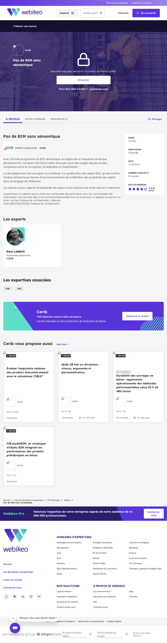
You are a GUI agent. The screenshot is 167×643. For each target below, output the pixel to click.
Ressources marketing (117, 3)
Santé (59, 574)
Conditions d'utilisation (64, 621)
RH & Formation (100, 553)
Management (63, 548)
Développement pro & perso (69, 542)
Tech (59, 553)
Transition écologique (139, 542)
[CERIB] (15, 398)
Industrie (61, 563)
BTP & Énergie (53, 500)
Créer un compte (12, 579)
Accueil (6, 500)
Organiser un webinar (141, 3)
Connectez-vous (12, 587)
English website (114, 621)
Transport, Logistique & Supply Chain (145, 569)
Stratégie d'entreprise (102, 542)
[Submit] (101, 13)
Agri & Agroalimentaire (67, 569)
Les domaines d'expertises (18, 571)
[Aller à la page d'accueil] (27, 13)
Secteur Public (99, 563)
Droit (59, 558)
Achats (96, 558)
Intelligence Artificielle (103, 548)
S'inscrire (123, 13)
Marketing (133, 548)
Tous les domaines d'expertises (28, 500)
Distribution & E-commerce (105, 569)
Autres (67, 500)
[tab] (13, 119)
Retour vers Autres (26, 26)
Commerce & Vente (138, 558)
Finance (132, 553)
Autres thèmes (99, 574)
